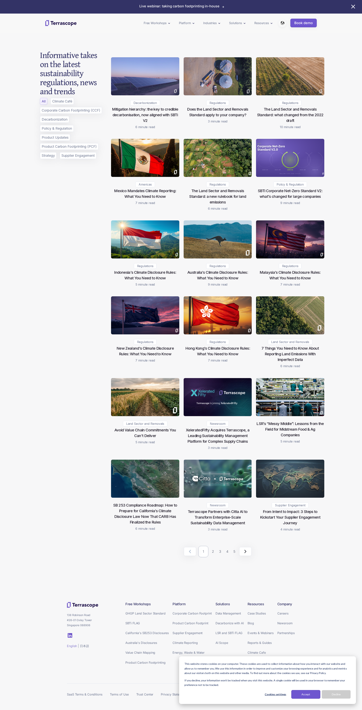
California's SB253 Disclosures (147, 633)
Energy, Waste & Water (189, 652)
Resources (261, 23)
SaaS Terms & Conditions (84, 694)
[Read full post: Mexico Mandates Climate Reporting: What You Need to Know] (145, 176)
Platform (185, 23)
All (44, 101)
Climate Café (62, 101)
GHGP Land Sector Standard (145, 613)
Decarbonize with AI (230, 623)
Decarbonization (54, 119)
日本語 (84, 646)
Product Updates (55, 137)
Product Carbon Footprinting (145, 662)
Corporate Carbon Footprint (192, 613)
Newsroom (285, 623)
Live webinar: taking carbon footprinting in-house (179, 6)
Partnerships (286, 633)
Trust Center (144, 694)
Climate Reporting (185, 643)
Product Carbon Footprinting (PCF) (69, 146)
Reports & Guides (260, 643)
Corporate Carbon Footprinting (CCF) (71, 110)
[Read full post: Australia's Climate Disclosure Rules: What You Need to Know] (218, 257)
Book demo (303, 23)
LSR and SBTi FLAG (229, 633)
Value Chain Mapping (140, 652)
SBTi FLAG (132, 623)
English (72, 646)
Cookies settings (275, 694)
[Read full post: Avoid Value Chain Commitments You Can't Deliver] (145, 415)
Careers (282, 613)
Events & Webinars (261, 633)
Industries (210, 23)
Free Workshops (155, 23)
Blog (251, 623)
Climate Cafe (257, 652)
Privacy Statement (173, 694)
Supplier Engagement (78, 155)
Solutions (235, 23)
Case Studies (257, 613)
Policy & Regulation (57, 128)
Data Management (228, 613)
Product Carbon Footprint (190, 623)
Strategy (48, 155)
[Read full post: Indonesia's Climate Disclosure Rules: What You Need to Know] (145, 257)
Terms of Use (119, 694)
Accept (305, 694)
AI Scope (222, 643)
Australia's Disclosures (141, 643)
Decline (336, 694)
